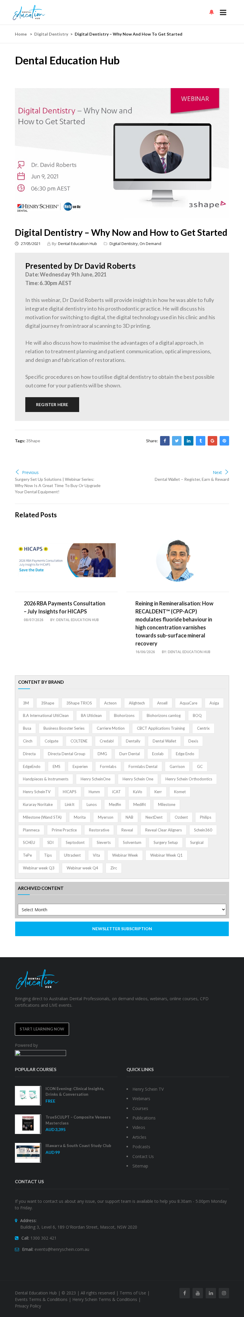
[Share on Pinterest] (224, 441)
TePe (27, 855)
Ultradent (72, 855)
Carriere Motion (111, 728)
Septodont (75, 842)
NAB (129, 817)
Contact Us (143, 1156)
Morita (80, 817)
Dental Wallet (164, 741)
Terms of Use (133, 1293)
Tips (48, 855)
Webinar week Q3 (38, 868)
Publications (144, 1118)
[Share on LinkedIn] (188, 441)
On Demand (150, 243)
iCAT (116, 791)
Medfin (115, 804)
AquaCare (188, 703)
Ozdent (181, 817)
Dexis (193, 741)
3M (26, 703)
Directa (29, 753)
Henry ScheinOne (95, 779)
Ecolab (158, 753)
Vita (96, 855)
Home (21, 33)
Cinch (27, 741)
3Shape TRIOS (79, 703)
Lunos (92, 804)
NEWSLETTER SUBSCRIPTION (122, 928)
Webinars (141, 1098)
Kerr (158, 791)
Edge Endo (185, 753)
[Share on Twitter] (177, 441)
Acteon (110, 703)
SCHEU (29, 842)
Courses (140, 1108)
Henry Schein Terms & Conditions (104, 1299)
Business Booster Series (64, 728)
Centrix (203, 728)
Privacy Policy (28, 1306)
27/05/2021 (30, 243)
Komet (180, 791)
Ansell (162, 703)
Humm (94, 791)
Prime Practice (64, 830)
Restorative (99, 830)
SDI (50, 842)
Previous (30, 472)
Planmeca (31, 830)
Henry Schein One (138, 779)
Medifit (139, 804)
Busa (27, 728)
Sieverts (104, 842)
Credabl (107, 741)
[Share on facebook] (165, 441)
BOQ (197, 715)
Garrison (177, 766)
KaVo (137, 791)
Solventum (132, 842)
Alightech (137, 703)
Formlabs (108, 766)
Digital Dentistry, (125, 243)
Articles (139, 1137)
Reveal (127, 830)
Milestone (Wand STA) (42, 817)
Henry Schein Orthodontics (188, 779)
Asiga (214, 703)
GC (200, 766)
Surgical (197, 842)
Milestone (166, 804)
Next (217, 472)
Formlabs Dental (143, 766)
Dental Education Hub (77, 243)
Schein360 (203, 830)
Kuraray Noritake (38, 804)
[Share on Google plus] (212, 441)
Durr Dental (129, 753)
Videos (138, 1127)
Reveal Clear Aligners (163, 830)
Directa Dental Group (66, 753)
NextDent (154, 817)
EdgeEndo (31, 766)
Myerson (105, 817)
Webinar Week (125, 855)
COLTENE (79, 741)
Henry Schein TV (148, 1089)
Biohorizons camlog (164, 715)
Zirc (113, 868)
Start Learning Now (42, 1029)
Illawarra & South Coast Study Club (78, 1145)
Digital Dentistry (51, 33)
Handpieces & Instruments (45, 779)
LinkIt (69, 804)
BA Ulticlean (91, 715)
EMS (56, 766)
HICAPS (69, 791)
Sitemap (140, 1166)
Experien (80, 766)
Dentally (133, 741)
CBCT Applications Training (161, 728)
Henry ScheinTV (37, 791)
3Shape (33, 440)
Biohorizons (124, 715)
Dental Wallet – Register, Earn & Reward (192, 479)
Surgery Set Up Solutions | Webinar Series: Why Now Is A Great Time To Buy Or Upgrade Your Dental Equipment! (58, 485)
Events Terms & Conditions (41, 1299)
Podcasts (141, 1146)
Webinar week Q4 (82, 868)
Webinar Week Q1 (166, 855)
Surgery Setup (166, 842)
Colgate (51, 741)
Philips (205, 817)
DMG (102, 753)
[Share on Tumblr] (200, 441)
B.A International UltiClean (46, 715)
